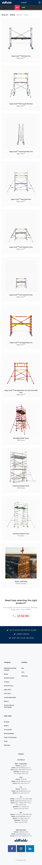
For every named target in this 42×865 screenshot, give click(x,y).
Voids (26, 15)
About (6, 674)
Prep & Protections (10, 737)
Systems (20, 15)
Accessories (8, 729)
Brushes (6, 722)
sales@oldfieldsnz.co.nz (23, 834)
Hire (22, 672)
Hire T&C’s (7, 693)
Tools (6, 741)
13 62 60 (24, 3)
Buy (22, 668)
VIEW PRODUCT (22, 38)
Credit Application (10, 697)
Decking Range (9, 733)
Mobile (12, 15)
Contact (6, 682)
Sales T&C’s (7, 690)
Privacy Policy (8, 686)
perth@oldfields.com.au (23, 816)
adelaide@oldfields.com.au (23, 801)
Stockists (7, 745)
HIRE (23, 7)
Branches (24, 676)
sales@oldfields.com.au (23, 767)
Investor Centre (9, 678)
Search (6, 701)
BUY (17, 7)
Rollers (6, 726)
